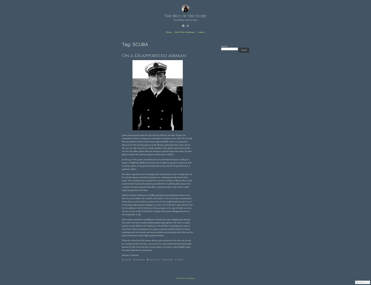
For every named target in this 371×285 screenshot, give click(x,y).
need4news (127, 259)
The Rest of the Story (185, 16)
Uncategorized (140, 259)
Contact (201, 32)
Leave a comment (154, 259)
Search (224, 46)
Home (169, 32)
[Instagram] (187, 25)
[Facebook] (183, 25)
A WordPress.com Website (185, 278)
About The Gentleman (184, 32)
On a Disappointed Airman (154, 56)
